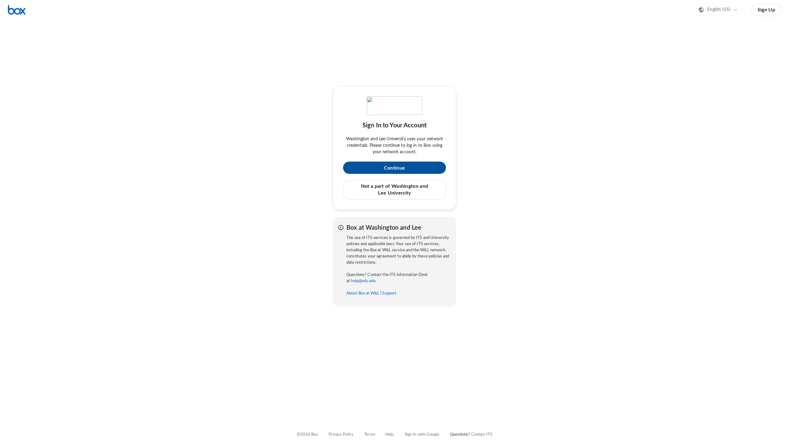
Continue (394, 168)
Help (389, 435)
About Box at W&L (362, 293)
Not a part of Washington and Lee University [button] (394, 189)
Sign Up (766, 9)
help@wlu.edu (363, 281)
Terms (369, 435)
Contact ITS (481, 435)
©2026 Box (307, 435)
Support (389, 293)
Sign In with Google (422, 435)
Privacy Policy (341, 435)
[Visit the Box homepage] (16, 10)
